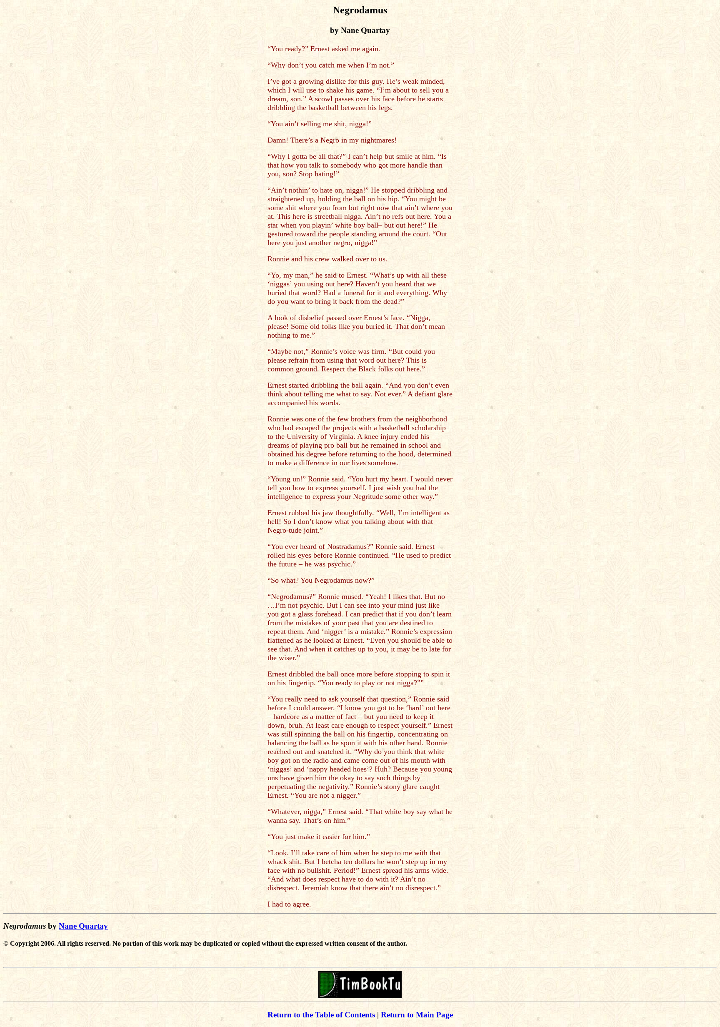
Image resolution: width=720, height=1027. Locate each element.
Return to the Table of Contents (321, 1014)
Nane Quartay (83, 926)
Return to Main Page (417, 1014)
